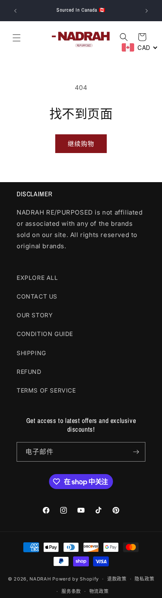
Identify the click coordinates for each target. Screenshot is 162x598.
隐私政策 (144, 579)
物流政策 (99, 591)
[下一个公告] (146, 11)
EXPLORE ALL (37, 277)
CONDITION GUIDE (45, 333)
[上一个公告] (15, 11)
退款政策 (117, 579)
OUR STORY (35, 315)
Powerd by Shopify (75, 579)
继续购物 (81, 144)
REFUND (29, 371)
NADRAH (40, 579)
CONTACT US (37, 296)
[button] (16, 38)
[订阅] (136, 452)
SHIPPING (31, 352)
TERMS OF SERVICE (46, 390)
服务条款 (71, 591)
